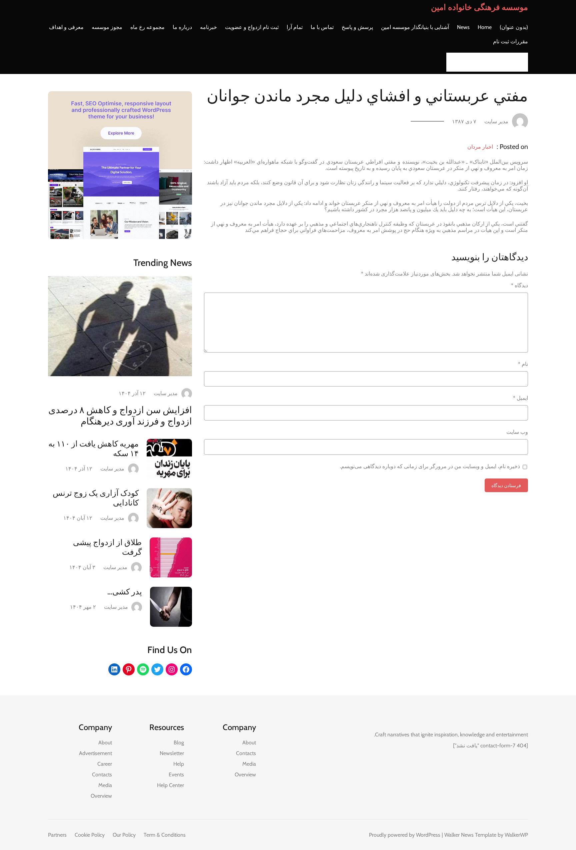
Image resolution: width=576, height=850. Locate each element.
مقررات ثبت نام (510, 41)
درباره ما (182, 27)
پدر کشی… (124, 591)
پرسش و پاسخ (357, 27)
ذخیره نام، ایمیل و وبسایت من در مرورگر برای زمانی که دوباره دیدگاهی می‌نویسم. (430, 466)
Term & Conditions (165, 835)
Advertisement (95, 753)
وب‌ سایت (517, 432)
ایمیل (520, 398)
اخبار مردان (480, 147)
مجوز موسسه (107, 27)
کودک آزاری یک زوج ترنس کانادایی (96, 497)
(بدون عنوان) (514, 27)
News (463, 27)
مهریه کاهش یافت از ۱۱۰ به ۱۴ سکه (93, 448)
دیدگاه (519, 285)
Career (104, 764)
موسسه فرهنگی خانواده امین (479, 7)
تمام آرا (295, 27)
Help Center (170, 785)
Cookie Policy (90, 835)
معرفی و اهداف (66, 27)
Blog (179, 742)
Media (249, 764)
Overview (245, 774)
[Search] (453, 62)
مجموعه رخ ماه (147, 27)
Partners (57, 835)
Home (485, 27)
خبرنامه (208, 27)
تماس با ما (322, 27)
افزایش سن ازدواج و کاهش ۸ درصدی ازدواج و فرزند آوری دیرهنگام (120, 415)
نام (523, 364)
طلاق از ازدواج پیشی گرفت (107, 547)
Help (178, 764)
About (249, 742)
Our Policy (124, 835)
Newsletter (172, 753)
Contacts (246, 753)
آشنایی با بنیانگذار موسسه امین (415, 27)
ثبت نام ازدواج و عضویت (252, 27)
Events (176, 774)
